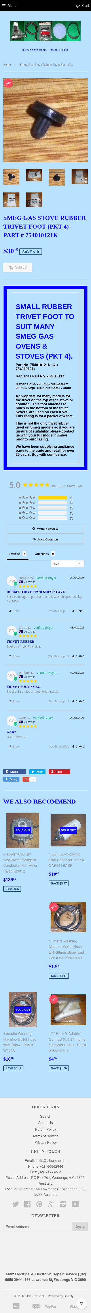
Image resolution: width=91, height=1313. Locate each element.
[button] (74, 611)
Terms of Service (45, 1135)
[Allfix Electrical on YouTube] (75, 1205)
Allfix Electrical (34, 1296)
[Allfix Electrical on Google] (51, 1205)
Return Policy (45, 1129)
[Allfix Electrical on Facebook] (27, 1205)
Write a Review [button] (47, 529)
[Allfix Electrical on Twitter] (15, 1205)
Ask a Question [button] (47, 539)
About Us (45, 1122)
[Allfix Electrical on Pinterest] (39, 1205)
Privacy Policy (45, 1142)
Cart (85, 5)
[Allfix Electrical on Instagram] (63, 1205)
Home (7, 64)
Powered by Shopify (61, 1296)
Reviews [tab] (14, 554)
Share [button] (16, 611)
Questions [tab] (42, 554)
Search (45, 1116)
